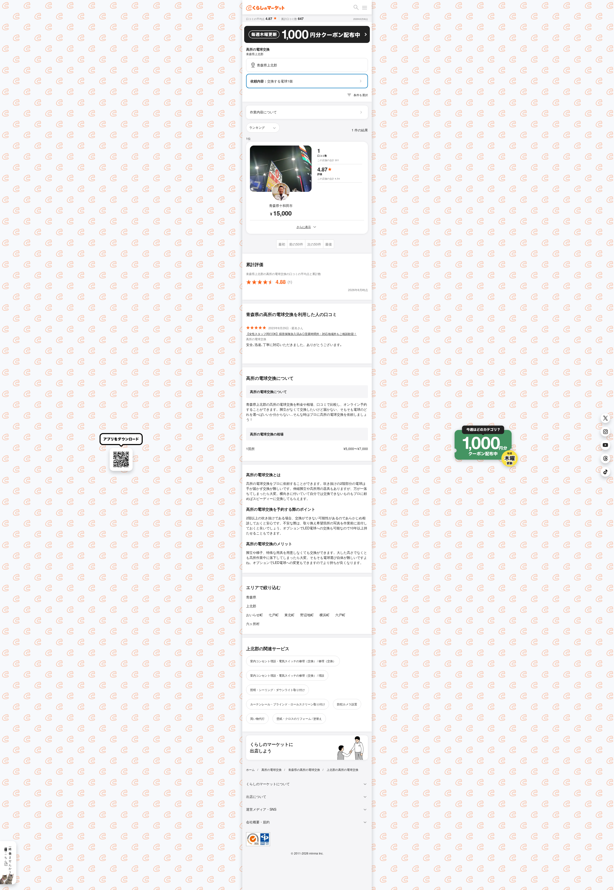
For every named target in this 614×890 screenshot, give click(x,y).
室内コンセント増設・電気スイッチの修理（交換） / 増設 (287, 675)
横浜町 (324, 614)
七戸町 (274, 614)
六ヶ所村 (253, 623)
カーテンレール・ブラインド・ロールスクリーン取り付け (287, 704)
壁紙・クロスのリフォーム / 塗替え (299, 718)
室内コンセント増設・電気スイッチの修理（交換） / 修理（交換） (293, 661)
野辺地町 (307, 614)
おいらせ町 (254, 614)
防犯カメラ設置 (347, 704)
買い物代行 (257, 718)
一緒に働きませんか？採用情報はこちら (8, 859)
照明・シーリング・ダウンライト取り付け (277, 690)
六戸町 (340, 614)
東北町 (289, 614)
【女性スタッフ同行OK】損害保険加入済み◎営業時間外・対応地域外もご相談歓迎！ (301, 334)
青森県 (251, 597)
